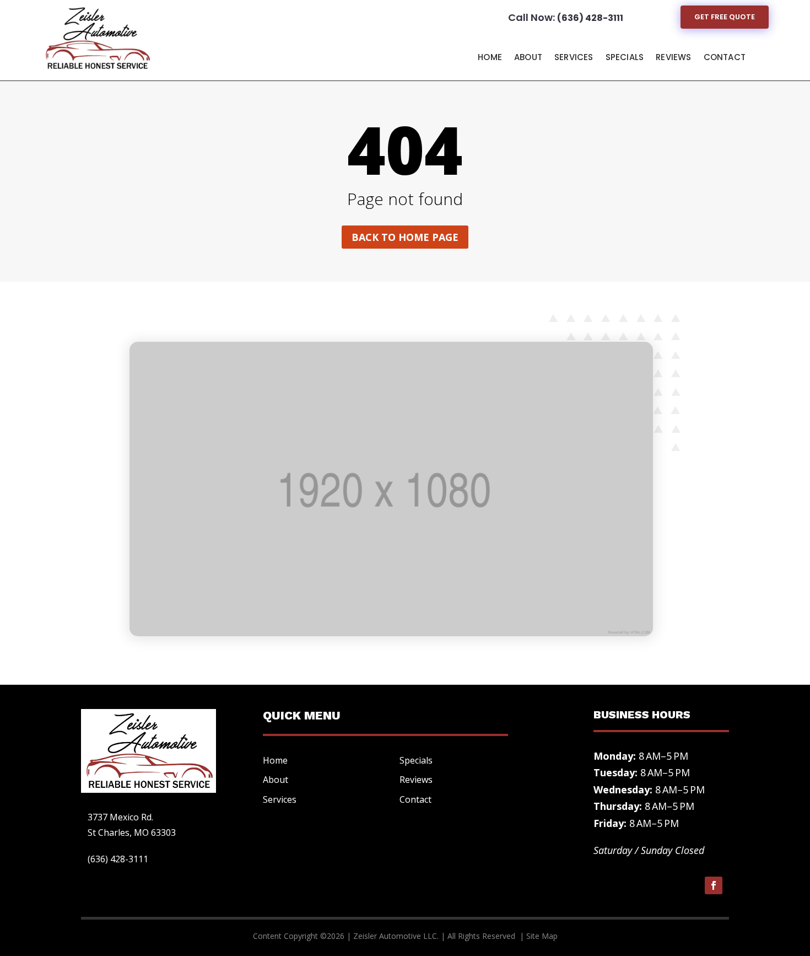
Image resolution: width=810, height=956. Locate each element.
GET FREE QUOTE (724, 17)
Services (573, 57)
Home (490, 57)
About (528, 57)
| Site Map (537, 936)
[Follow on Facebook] (713, 885)
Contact (725, 57)
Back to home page (405, 237)
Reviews (673, 57)
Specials (625, 57)
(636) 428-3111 (590, 18)
